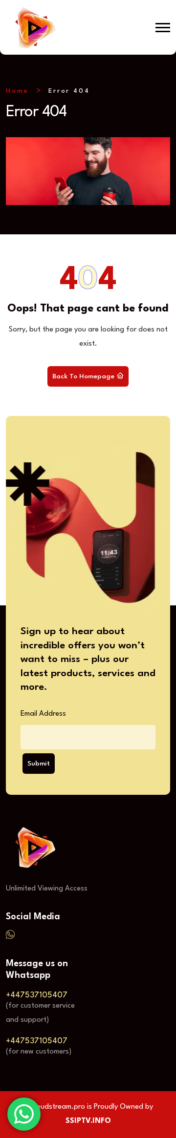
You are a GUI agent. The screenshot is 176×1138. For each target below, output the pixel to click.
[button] (162, 28)
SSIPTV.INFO (88, 1121)
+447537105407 (36, 995)
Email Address (43, 714)
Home (17, 91)
